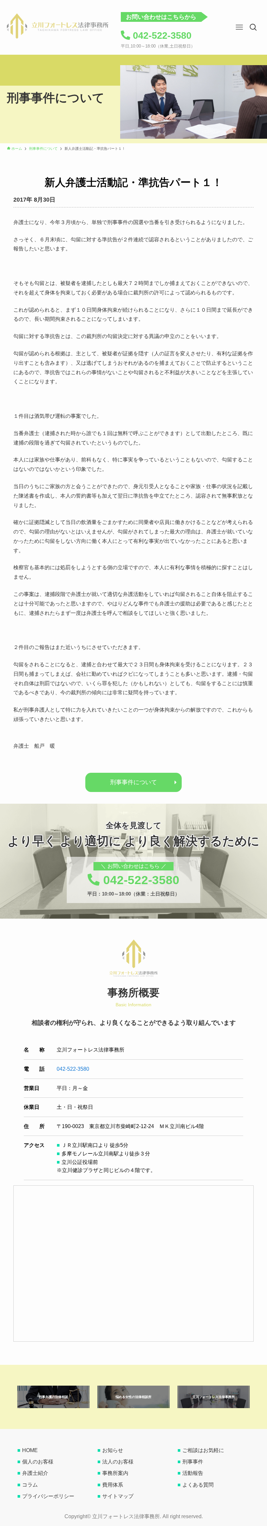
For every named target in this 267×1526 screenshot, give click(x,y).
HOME (30, 1450)
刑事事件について (133, 782)
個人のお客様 (37, 1461)
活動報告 (192, 1473)
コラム (30, 1485)
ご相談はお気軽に (203, 1450)
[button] (253, 27)
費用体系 (112, 1485)
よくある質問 (198, 1485)
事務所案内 (115, 1473)
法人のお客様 (118, 1461)
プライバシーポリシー (48, 1496)
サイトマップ (118, 1496)
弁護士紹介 (35, 1473)
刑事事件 (192, 1461)
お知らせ (112, 1450)
